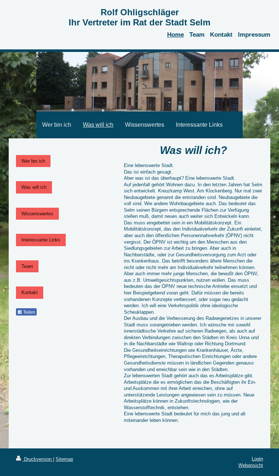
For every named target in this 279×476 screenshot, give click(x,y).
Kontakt (29, 292)
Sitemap (64, 459)
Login (257, 458)
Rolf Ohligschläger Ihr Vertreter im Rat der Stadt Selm (139, 17)
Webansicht (250, 465)
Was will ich (33, 187)
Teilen (28, 312)
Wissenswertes (37, 213)
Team (27, 266)
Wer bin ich (33, 161)
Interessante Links (40, 240)
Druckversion (38, 459)
